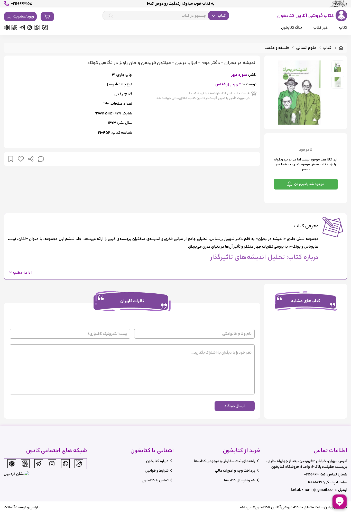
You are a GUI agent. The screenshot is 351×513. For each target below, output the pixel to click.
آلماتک (9, 507)
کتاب (327, 48)
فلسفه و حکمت (277, 48)
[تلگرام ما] (21, 27)
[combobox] (165, 16)
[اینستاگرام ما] (29, 27)
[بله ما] (44, 27)
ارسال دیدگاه (235, 406)
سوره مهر (239, 75)
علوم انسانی (306, 48)
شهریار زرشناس (228, 84)
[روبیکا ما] (6, 27)
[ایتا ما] (14, 27)
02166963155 (315, 474)
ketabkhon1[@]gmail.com (313, 490)
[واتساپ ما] (37, 27)
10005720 (315, 482)
